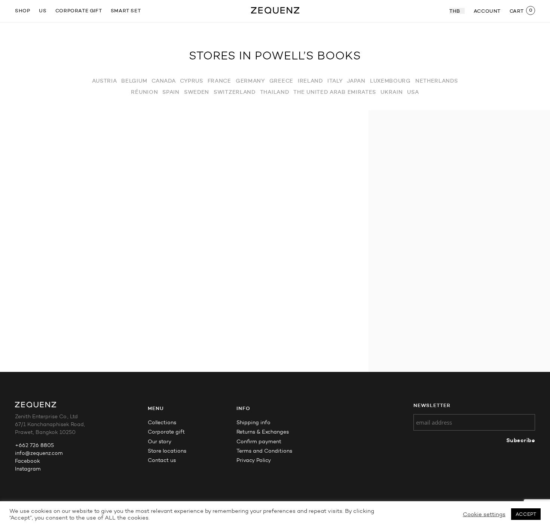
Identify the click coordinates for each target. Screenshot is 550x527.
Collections (162, 422)
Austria (104, 80)
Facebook (27, 461)
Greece (281, 80)
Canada (163, 80)
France (219, 80)
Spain (171, 92)
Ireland (310, 80)
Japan (356, 80)
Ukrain (392, 92)
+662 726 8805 (34, 445)
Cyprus (191, 80)
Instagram (28, 469)
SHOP (22, 10)
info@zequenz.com (39, 453)
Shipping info (253, 422)
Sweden (196, 92)
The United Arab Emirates (334, 92)
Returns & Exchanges (262, 432)
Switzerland (235, 92)
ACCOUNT (487, 11)
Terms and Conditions (264, 451)
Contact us (162, 460)
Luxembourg (390, 80)
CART (517, 11)
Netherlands (436, 80)
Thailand (274, 92)
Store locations (167, 451)
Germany (250, 80)
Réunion (144, 92)
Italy (335, 80)
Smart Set (126, 10)
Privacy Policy (253, 460)
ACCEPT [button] (526, 514)
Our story (159, 441)
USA (413, 92)
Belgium (134, 80)
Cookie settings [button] (484, 514)
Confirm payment (258, 441)
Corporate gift (78, 10)
